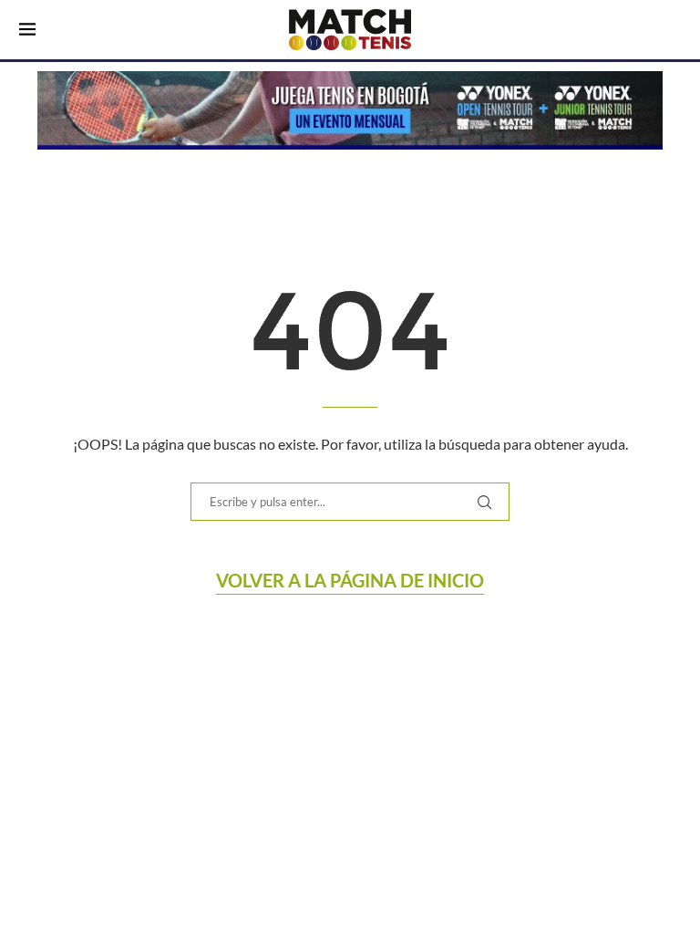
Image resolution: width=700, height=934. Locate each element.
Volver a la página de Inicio (350, 580)
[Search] (672, 31)
